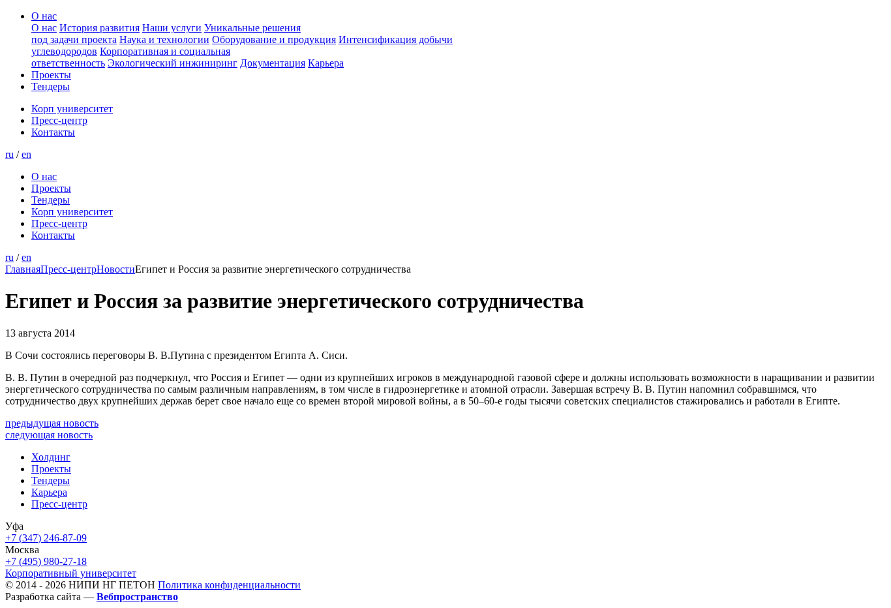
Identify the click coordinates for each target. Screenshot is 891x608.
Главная (22, 269)
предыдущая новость (51, 423)
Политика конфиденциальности (229, 584)
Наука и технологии (164, 39)
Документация (272, 62)
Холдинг (50, 457)
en (26, 154)
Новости (116, 269)
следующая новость (49, 434)
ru (9, 154)
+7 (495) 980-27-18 (46, 561)
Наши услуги (172, 27)
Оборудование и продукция (274, 39)
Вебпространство (137, 596)
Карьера (326, 62)
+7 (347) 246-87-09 (46, 537)
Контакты (53, 132)
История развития (99, 27)
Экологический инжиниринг (172, 62)
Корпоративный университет (70, 573)
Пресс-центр (59, 120)
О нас (44, 16)
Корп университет (72, 108)
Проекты (51, 74)
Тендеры (50, 86)
